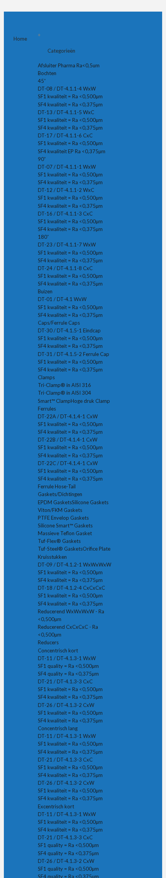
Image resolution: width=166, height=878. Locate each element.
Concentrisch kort (58, 650)
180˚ (43, 237)
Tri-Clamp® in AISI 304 (64, 393)
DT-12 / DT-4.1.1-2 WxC (66, 190)
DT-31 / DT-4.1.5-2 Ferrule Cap (73, 354)
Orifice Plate (96, 549)
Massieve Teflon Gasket (65, 533)
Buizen (46, 291)
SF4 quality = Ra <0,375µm (68, 674)
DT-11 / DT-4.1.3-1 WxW (67, 658)
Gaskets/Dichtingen (60, 494)
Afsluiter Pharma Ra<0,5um (69, 65)
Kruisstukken (53, 557)
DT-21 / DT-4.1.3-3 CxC (65, 681)
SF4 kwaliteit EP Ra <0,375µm (71, 151)
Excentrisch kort (56, 806)
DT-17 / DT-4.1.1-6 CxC (65, 135)
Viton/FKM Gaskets (60, 510)
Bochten (48, 73)
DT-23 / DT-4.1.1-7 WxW (67, 244)
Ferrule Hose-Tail (57, 486)
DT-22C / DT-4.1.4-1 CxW (68, 463)
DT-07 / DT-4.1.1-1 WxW (67, 167)
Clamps (47, 377)
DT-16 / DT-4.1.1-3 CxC (65, 214)
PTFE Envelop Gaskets (63, 518)
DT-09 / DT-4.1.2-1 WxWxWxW (74, 564)
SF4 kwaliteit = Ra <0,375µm (70, 104)
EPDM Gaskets (55, 502)
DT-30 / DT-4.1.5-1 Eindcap (69, 330)
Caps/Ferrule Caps (59, 323)
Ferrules (47, 409)
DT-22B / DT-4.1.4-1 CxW (67, 439)
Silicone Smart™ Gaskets (65, 525)
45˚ (42, 81)
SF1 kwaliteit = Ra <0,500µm (70, 96)
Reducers (49, 642)
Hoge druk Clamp (90, 401)
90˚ (42, 159)
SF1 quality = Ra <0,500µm (68, 666)
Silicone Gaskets (90, 502)
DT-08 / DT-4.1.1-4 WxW (67, 89)
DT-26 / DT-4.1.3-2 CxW (66, 705)
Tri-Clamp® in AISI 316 (64, 385)
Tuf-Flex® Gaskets (59, 541)
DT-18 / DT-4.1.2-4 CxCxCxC (71, 588)
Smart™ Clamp (54, 401)
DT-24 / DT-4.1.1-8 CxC (65, 268)
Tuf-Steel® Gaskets (60, 549)
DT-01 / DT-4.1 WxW (62, 299)
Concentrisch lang (58, 728)
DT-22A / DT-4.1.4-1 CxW (68, 416)
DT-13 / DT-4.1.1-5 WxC (66, 112)
